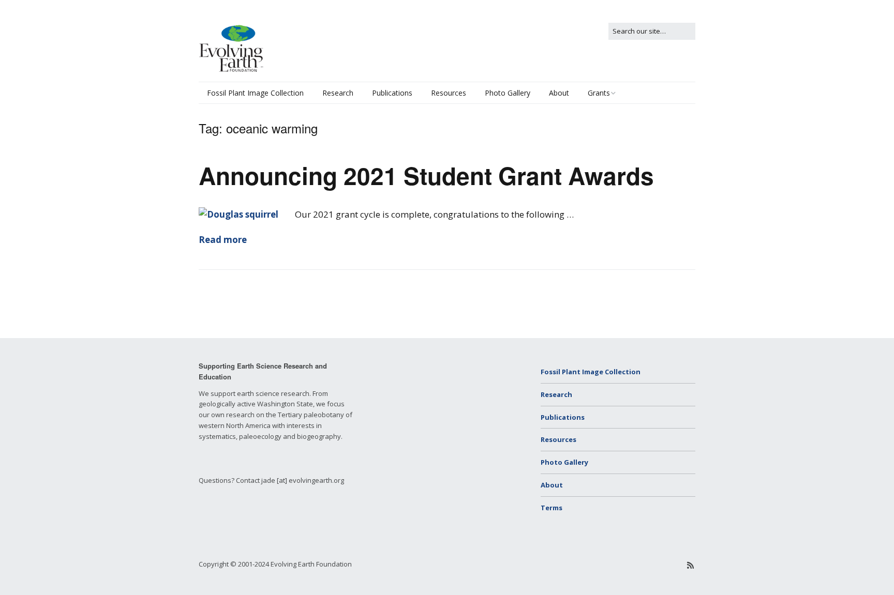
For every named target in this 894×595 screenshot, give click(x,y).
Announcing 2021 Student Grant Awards (426, 175)
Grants (599, 93)
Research (337, 93)
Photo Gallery (507, 93)
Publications (392, 93)
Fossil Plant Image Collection (255, 93)
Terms (551, 507)
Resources (448, 93)
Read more (223, 240)
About (559, 93)
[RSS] (690, 565)
